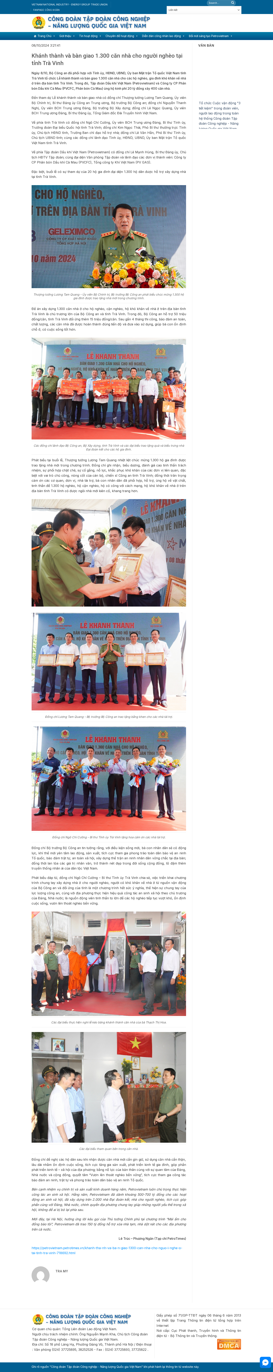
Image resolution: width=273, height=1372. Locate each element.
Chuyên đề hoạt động (120, 36)
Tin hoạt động (88, 36)
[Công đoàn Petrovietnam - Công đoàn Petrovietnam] (91, 23)
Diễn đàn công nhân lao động (161, 36)
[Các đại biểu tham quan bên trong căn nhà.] (109, 1087)
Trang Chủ (44, 36)
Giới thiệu (65, 36)
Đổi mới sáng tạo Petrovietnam (209, 36)
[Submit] (233, 3)
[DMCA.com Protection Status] (229, 1344)
